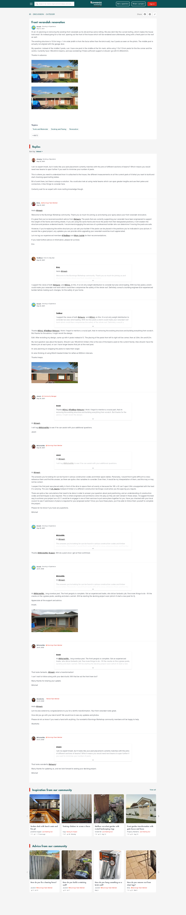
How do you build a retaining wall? (74, 883)
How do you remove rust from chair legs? (139, 883)
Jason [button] (39, 396)
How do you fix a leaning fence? (44, 882)
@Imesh (39, 210)
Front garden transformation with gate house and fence (140, 827)
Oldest (39, 152)
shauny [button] (39, 159)
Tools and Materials (40, 129)
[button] (33, 27)
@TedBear (66, 235)
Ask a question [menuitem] (123, 4)
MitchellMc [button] (41, 446)
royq (64, 831)
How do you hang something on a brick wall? (108, 883)
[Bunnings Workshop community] (96, 4)
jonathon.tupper (36, 831)
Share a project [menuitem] (138, 4)
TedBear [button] (40, 258)
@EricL (67, 285)
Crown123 (98, 831)
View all (153, 790)
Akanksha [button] (40, 699)
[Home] (30, 14)
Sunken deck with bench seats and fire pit (44, 827)
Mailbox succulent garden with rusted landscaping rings (107, 827)
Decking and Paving (58, 129)
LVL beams (55, 489)
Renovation (73, 129)
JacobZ (33, 887)
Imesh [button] (39, 26)
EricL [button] (38, 203)
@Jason (52, 553)
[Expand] (93, 280)
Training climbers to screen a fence (76, 826)
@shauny (77, 219)
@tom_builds (79, 235)
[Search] (37, 4)
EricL (128, 887)
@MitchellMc (44, 427)
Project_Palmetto (133, 831)
